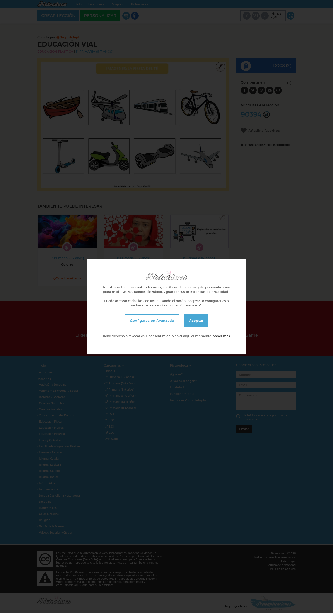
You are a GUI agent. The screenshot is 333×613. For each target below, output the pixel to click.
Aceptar (196, 320)
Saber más (221, 336)
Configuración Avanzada (152, 320)
